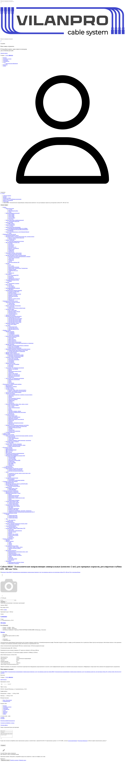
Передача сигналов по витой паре (15, 470)
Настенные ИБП (12, 462)
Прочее (10, 381)
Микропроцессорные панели (14, 371)
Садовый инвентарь (10, 432)
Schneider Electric (9, 521)
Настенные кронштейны (13, 359)
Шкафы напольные (10, 344)
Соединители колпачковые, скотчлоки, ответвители (19, 510)
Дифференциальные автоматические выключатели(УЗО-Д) (21, 511)
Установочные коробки (11, 525)
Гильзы (10, 499)
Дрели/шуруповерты (13, 399)
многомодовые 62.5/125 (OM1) (15, 318)
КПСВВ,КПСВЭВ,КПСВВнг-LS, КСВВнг (18, 228)
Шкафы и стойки (7, 330)
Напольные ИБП (12, 456)
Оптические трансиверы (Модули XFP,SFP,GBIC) (17, 483)
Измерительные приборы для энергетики (17, 426)
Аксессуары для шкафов (13, 335)
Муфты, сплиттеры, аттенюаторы (13, 305)
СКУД (7, 472)
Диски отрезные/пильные (14, 407)
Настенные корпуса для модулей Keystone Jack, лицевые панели (20, 236)
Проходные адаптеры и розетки (13, 302)
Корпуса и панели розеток (14, 298)
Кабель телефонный (10, 224)
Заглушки (10, 243)
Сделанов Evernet (2, 718)
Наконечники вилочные (13, 495)
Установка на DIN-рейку (13, 291)
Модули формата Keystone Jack (12, 242)
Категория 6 (11, 245)
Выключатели (11, 522)
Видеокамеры (11, 479)
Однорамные (11, 360)
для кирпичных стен (12, 527)
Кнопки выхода (11, 474)
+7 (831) (9, 55)
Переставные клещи (12, 415)
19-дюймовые (11, 333)
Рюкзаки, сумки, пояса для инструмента (17, 390)
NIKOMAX (10, 289)
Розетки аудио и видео (13, 535)
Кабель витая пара (10, 208)
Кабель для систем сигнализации (13, 227)
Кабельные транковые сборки (12, 323)
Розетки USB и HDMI (13, 534)
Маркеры (8, 540)
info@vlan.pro (4, 679)
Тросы (9, 549)
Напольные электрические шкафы (16, 354)
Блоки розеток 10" (12, 337)
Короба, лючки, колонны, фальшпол (14, 443)
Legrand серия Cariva (13, 516)
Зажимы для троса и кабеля (14, 548)
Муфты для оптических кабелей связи (16, 308)
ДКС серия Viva (11, 520)
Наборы (10, 397)
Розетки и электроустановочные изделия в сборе (16, 523)
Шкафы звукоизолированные (14, 347)
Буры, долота (11, 406)
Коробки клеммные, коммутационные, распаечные (19, 440)
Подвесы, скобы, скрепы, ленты (15, 547)
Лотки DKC (11, 442)
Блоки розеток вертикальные (14, 342)
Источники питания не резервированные (15, 453)
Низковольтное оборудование (12, 504)
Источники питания (7, 447)
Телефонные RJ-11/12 (13, 270)
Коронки (10, 410)
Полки (9, 380)
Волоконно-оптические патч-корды (13, 316)
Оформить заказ (22, 760)
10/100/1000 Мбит (12, 489)
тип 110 (10, 261)
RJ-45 (9, 271)
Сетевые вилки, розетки (13, 502)
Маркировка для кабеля (13, 563)
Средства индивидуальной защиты (13, 392)
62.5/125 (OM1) (11, 217)
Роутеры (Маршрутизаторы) (12, 484)
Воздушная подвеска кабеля (12, 545)
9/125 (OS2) (10, 219)
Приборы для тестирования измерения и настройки (17, 425)
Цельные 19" (11, 277)
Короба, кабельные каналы (14, 446)
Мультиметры (11, 429)
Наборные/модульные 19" (14, 278)
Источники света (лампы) (14, 506)
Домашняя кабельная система (12, 279)
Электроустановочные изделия (10, 513)
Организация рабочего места (12, 235)
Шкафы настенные (10, 331)
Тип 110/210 (11, 285)
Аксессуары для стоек (13, 358)
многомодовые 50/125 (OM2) (14, 319)
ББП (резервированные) (11, 449)
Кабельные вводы (12, 552)
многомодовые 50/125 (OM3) (14, 320)
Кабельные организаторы (14, 376)
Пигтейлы (8, 325)
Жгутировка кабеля (12, 558)
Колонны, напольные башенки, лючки (16, 445)
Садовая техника (9, 387)
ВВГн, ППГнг (11, 223)
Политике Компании (82, 740)
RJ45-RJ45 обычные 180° (13, 262)
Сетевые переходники (13, 503)
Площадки (10, 557)
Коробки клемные (12, 292)
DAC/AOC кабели (12, 324)
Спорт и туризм (6, 433)
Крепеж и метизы (10, 541)
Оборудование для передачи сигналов (14, 468)
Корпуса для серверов (13, 369)
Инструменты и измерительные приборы (12, 384)
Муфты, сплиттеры (10, 240)
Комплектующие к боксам (14, 311)
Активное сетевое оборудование (10, 481)
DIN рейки (10, 507)
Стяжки (10, 556)
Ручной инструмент (10, 414)
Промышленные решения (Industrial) (14, 290)
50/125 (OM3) (11, 215)
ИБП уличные (9, 452)
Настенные (10, 276)
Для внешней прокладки (13, 221)
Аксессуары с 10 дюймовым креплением (15, 378)
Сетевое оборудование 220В (12, 501)
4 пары (9, 212)
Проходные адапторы (13, 296)
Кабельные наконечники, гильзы (13, 493)
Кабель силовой (9, 222)
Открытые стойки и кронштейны (13, 357)
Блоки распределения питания (12, 336)
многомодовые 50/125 (13, 327)
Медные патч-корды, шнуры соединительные (16, 255)
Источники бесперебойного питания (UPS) (15, 455)
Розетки (7, 282)
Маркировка (8, 561)
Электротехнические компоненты (10, 490)
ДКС (7, 518)
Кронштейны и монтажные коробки (16, 480)
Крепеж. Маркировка (8, 538)
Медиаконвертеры (10, 482)
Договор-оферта (4, 725)
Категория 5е (11, 244)
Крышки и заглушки (12, 295)
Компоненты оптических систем (10, 301)
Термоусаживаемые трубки (14, 554)
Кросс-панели (9, 284)
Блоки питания (9, 448)
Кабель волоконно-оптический (12, 213)
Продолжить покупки (5, 760)
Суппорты (10, 536)
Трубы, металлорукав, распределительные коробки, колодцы (19, 435)
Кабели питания (12, 339)
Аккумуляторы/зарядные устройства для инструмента (20, 394)
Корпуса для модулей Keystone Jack (16, 237)
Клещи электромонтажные (14, 417)
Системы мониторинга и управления (16, 351)
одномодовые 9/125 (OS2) (14, 317)
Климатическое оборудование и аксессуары (18, 350)
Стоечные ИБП (11, 458)
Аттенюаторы (11, 306)
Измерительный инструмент (14, 427)
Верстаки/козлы (9, 385)
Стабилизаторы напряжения (12, 454)
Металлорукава (11, 436)
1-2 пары (10, 209)
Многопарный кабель (13, 210)
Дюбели (10, 543)
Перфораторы (11, 400)
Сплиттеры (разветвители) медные (16, 241)
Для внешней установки (13, 283)
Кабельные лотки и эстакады (12, 441)
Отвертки (10, 401)
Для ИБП (10, 428)
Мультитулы (11, 420)
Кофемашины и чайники (11, 386)
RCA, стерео (11, 265)
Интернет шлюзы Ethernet (14, 486)
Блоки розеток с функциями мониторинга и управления (20, 343)
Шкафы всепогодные (10, 363)
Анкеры (10, 544)
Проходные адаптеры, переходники (14, 253)
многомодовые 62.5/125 (13, 329)
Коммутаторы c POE (12, 488)
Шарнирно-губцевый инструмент (15, 422)
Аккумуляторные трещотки (14, 398)
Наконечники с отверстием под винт (16, 497)
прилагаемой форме (72, 740)
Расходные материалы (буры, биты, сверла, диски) (17, 404)
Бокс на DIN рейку (12, 310)
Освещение (10, 372)
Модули (10, 297)
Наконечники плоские (13, 496)
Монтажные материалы (11, 550)
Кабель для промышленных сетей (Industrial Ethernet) (17, 231)
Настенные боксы (12, 312)
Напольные (10, 365)
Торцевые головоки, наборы (14, 411)
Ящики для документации (14, 374)
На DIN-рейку (11, 461)
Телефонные (11, 250)
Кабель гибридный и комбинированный (15, 220)
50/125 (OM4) (11, 216)
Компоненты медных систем (9, 234)
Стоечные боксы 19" (13, 313)
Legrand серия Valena (13, 517)
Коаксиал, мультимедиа (13, 248)
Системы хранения (10, 388)
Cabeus (5, 609)
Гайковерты (11, 395)
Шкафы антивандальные (11, 352)
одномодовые (11, 303)
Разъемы (8, 263)
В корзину (3, 601)
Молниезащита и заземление (12, 492)
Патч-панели (8, 274)
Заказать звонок (4, 53)
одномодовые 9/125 (12, 326)
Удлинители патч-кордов (13, 257)
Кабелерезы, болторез (13, 418)
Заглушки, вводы (12, 531)
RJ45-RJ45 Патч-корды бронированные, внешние (19, 256)
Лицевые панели (12, 238)
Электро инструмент (10, 393)
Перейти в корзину (14, 760)
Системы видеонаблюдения (12, 477)
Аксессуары (11, 338)
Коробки (10, 533)
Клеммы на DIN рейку (13, 509)
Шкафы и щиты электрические (13, 353)
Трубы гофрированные (13, 438)
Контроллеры (11, 475)
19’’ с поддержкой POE (13, 275)
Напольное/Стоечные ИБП (14, 460)
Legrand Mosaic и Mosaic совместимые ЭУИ (15, 528)
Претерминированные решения (13, 288)
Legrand (7, 514)
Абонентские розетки (10, 315)
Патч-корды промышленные (14, 294)
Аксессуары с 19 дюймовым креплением (15, 367)
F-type (9, 264)
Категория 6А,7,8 (12, 247)
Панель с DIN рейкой (13, 373)
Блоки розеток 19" (12, 340)
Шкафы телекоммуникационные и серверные (18, 345)
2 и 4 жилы (10, 226)
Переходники (11, 249)
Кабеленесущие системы (8, 434)
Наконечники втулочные (13, 500)
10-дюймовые (11, 332)
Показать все (11, 251)
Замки (9, 476)
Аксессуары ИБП (12, 459)
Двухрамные (11, 361)
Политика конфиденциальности (8, 720)
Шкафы (10, 281)
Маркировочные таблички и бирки (16, 562)
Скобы (9, 542)
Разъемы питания (12, 269)
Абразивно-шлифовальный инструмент (17, 412)
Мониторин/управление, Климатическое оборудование (18, 349)
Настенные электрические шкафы (15, 356)
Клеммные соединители (13, 508)
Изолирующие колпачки (13, 267)
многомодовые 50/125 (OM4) (14, 322)
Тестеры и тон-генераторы (14, 431)
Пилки (9, 408)
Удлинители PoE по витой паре (15, 469)
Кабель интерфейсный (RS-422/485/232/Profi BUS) (17, 229)
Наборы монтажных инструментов (16, 419)
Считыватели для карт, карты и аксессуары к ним (19, 473)
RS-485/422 (10, 230)
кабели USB (11, 258)
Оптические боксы (10, 309)
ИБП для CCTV (9, 451)
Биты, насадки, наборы (13, 405)
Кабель (4, 207)
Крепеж (10, 370)
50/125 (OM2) (11, 214)
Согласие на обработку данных (7, 722)
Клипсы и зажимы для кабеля (14, 555)
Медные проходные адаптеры (15, 254)
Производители (6, 701)
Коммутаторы (9, 487)
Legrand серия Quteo (12, 515)
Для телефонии (11, 286)
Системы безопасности (8, 467)
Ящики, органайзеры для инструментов (17, 391)
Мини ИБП (10, 463)
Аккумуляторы (9, 466)
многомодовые (11, 304)
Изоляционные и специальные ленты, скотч (18, 551)
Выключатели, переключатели (15, 530)
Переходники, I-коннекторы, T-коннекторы (18, 268)
